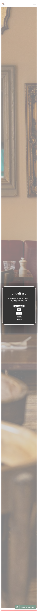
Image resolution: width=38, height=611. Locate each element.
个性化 (19, 313)
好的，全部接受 (19, 306)
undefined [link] (19, 319)
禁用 (19, 309)
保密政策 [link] (19, 317)
